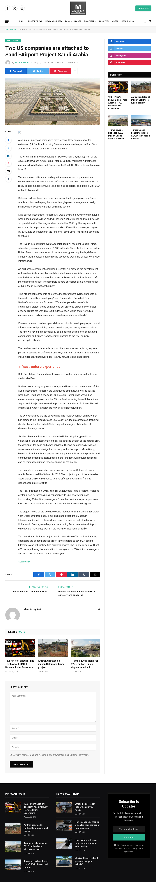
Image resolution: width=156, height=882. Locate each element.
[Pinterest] (8, 163)
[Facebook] (8, 140)
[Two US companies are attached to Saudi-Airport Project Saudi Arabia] (52, 101)
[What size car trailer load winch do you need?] (64, 807)
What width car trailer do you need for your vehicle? (87, 861)
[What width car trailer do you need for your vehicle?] (64, 861)
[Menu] (7, 21)
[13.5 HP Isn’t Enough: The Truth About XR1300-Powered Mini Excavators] (20, 648)
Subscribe (143, 8)
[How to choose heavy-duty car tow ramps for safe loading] (64, 843)
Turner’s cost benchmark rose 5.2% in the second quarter (140, 134)
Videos (115, 21)
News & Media (127, 21)
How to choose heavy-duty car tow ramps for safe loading (86, 843)
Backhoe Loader (73, 21)
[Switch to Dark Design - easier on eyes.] (145, 21)
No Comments (57, 63)
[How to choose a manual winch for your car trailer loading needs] (64, 825)
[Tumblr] (8, 179)
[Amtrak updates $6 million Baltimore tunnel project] (52, 648)
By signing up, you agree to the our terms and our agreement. (129, 848)
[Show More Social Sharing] (75, 71)
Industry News (35, 21)
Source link (24, 561)
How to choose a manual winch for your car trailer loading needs (87, 825)
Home (22, 21)
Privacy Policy (137, 848)
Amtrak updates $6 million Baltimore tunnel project (51, 664)
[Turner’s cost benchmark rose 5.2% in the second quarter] (141, 120)
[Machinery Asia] (78, 8)
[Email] (8, 171)
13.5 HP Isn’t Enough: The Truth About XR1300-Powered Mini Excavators (20, 664)
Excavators (90, 21)
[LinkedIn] (8, 156)
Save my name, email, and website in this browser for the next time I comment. (51, 755)
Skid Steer (104, 21)
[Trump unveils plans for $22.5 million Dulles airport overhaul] (85, 648)
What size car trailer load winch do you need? (85, 807)
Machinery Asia (23, 63)
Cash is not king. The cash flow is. (29, 591)
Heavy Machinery (53, 21)
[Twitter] (8, 148)
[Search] (149, 21)
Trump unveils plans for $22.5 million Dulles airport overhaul (84, 664)
